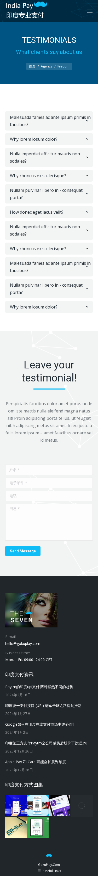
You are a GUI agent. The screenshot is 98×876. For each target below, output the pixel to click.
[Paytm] (38, 806)
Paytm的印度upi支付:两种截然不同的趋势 (39, 686)
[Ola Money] (38, 828)
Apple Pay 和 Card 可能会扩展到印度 (35, 761)
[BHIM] (16, 828)
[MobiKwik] (82, 806)
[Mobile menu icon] (90, 11)
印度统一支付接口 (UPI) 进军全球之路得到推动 (43, 705)
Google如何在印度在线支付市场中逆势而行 (40, 724)
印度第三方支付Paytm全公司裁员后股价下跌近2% (46, 743)
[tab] (49, 121)
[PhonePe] (60, 806)
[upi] (16, 806)
